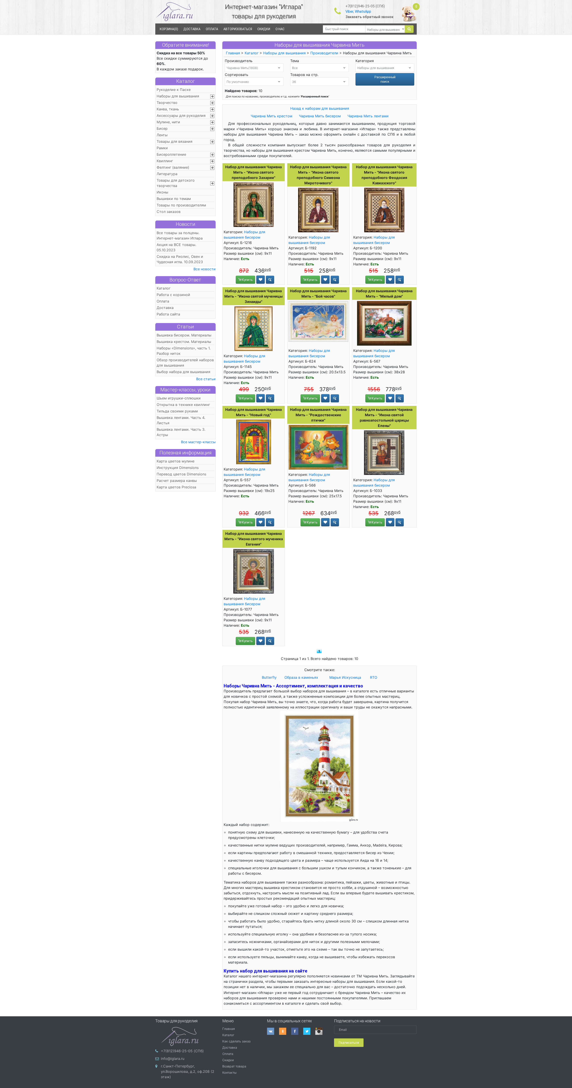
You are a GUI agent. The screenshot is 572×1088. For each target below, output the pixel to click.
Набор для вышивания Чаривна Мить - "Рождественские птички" (318, 414)
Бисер (162, 128)
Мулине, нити (168, 122)
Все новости (204, 269)
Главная (233, 53)
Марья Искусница (345, 677)
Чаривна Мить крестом (271, 116)
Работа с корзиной (173, 294)
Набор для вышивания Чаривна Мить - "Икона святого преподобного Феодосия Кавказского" (384, 175)
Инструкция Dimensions (178, 467)
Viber (349, 11)
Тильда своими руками (177, 411)
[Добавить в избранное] (260, 279)
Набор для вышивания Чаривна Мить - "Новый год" (253, 412)
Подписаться (349, 1042)
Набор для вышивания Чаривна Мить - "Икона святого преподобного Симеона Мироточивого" (318, 175)
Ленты (162, 135)
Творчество (167, 102)
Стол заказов (169, 211)
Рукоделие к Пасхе (174, 89)
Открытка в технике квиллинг (183, 404)
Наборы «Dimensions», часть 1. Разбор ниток (183, 351)
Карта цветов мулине (175, 461)
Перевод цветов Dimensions (181, 474)
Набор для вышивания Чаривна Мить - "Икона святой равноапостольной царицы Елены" (384, 417)
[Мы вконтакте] (273, 1031)
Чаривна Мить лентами (368, 116)
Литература (167, 174)
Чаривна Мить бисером (320, 116)
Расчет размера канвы (177, 480)
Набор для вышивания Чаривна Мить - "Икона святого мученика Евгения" (253, 538)
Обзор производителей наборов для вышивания (185, 363)
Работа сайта (168, 314)
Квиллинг (165, 161)
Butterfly (269, 677)
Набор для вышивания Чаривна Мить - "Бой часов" (318, 293)
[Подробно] (270, 280)
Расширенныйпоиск (384, 79)
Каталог (185, 81)
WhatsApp (363, 11)
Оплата (163, 301)
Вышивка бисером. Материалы (184, 335)
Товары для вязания (174, 141)
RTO (373, 677)
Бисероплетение (171, 154)
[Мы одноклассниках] (285, 1031)
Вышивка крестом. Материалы (184, 341)
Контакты (229, 1072)
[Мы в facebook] (297, 1031)
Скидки (228, 1060)
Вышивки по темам (174, 198)
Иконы (162, 192)
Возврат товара (234, 1066)
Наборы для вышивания (178, 96)
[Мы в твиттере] (309, 1031)
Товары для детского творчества (176, 183)
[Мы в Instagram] (321, 1031)
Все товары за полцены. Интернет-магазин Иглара (180, 235)
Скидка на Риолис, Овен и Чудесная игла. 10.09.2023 (180, 259)
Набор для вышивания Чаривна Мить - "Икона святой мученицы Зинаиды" (253, 296)
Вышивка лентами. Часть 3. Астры (181, 432)
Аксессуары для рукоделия (181, 115)
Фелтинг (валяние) (173, 167)
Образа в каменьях (301, 677)
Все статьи (206, 379)
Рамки (162, 148)
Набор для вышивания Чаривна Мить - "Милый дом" (384, 293)
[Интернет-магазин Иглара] (174, 11)
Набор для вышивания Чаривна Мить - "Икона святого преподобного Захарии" (253, 172)
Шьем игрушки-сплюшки (179, 398)
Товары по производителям (181, 205)
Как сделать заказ (236, 1041)
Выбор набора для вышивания (183, 372)
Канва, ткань (168, 109)
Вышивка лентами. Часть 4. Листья (181, 420)
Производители (324, 53)
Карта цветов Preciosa (176, 487)
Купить (247, 279)
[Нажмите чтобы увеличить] (254, 204)
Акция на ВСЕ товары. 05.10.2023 (176, 247)
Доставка (165, 307)
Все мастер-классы (198, 442)
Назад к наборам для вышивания (319, 108)
